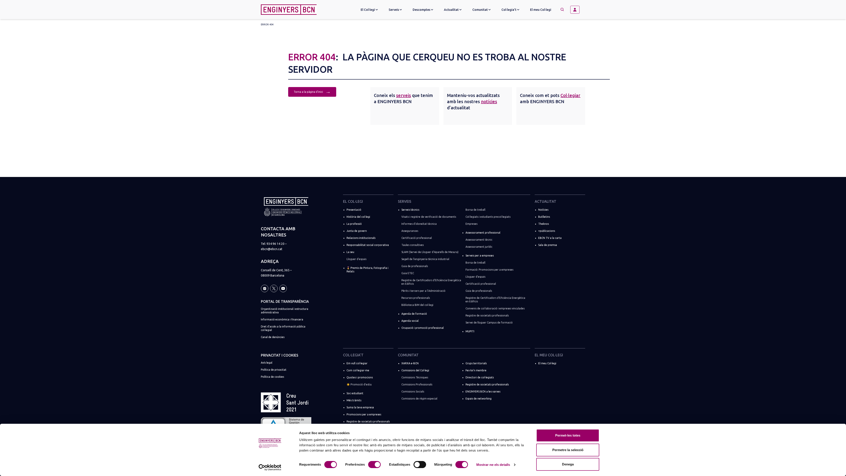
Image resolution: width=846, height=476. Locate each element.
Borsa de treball (475, 209)
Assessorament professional (483, 232)
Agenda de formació (414, 313)
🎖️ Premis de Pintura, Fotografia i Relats (367, 269)
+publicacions (546, 230)
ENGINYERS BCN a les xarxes (483, 391)
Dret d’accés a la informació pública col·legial (283, 328)
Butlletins (544, 216)
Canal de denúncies (272, 337)
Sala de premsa (547, 245)
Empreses (471, 223)
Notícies (543, 209)
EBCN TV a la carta (550, 237)
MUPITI (470, 331)
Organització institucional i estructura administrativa (284, 310)
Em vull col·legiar (357, 363)
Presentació (354, 209)
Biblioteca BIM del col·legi (417, 304)
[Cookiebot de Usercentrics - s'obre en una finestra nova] (270, 467)
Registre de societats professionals (487, 315)
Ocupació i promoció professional (422, 327)
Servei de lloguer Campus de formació (489, 322)
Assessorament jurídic (479, 246)
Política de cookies (272, 376)
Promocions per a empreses (364, 414)
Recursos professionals (415, 297)
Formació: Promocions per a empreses (489, 269)
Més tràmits (354, 400)
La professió (354, 223)
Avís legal (266, 362)
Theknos (543, 223)
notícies (489, 101)
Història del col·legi (358, 216)
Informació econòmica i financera (282, 319)
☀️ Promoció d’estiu (359, 384)
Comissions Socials (412, 391)
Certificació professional (416, 237)
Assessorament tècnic (479, 239)
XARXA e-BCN (410, 363)
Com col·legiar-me (358, 370)
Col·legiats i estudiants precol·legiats (488, 216)
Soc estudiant (355, 393)
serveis (403, 95)
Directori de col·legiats (480, 377)
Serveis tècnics (410, 209)
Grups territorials (476, 363)
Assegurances (409, 230)
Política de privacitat (273, 369)
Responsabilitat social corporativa (368, 245)
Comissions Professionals (416, 384)
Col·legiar (570, 95)
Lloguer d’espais (356, 259)
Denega (568, 464)
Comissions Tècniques (414, 377)
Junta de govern (357, 230)
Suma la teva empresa (360, 407)
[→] (576, 10)
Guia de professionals (414, 266)
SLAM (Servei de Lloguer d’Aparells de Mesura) (429, 252)
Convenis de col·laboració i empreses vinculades (495, 308)
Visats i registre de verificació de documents (428, 216)
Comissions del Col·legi (415, 370)
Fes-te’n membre (476, 370)
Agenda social (410, 320)
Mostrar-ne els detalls (493, 465)
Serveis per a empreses (480, 255)
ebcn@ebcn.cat (271, 249)
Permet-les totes (567, 435)
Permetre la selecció (567, 450)
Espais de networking (479, 398)
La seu (350, 252)
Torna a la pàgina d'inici (312, 91)
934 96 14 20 (275, 243)
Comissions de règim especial (419, 398)
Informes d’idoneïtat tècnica (419, 223)
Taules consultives (412, 245)
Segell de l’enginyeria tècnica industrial (425, 259)
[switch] (374, 464)
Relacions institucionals (361, 237)
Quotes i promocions (360, 377)
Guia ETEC (407, 273)
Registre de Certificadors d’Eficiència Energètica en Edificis (431, 282)
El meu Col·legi (540, 9)
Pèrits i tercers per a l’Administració (423, 290)
